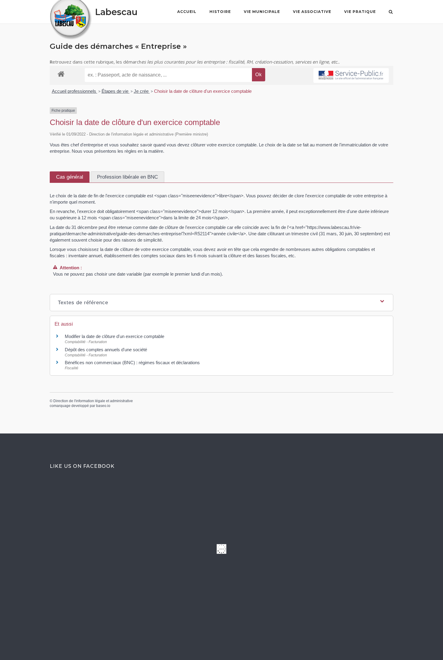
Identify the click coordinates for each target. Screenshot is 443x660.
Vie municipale (262, 11)
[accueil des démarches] (61, 73)
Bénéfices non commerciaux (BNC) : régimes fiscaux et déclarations (132, 362)
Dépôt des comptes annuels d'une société (106, 349)
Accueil (186, 11)
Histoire (220, 11)
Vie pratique (360, 11)
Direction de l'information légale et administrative (93, 401)
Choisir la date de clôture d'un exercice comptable (203, 91)
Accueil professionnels (74, 91)
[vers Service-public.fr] (351, 75)
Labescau (116, 12)
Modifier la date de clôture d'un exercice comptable (114, 336)
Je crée (142, 91)
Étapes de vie (116, 91)
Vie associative (312, 11)
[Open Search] (390, 12)
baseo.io (103, 406)
